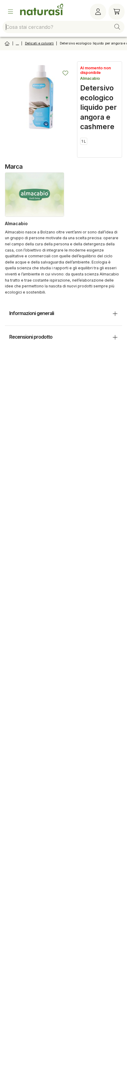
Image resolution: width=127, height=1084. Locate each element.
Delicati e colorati (39, 43)
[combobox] (63, 27)
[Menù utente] (98, 12)
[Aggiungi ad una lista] (65, 73)
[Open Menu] (10, 12)
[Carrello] (117, 12)
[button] (117, 27)
